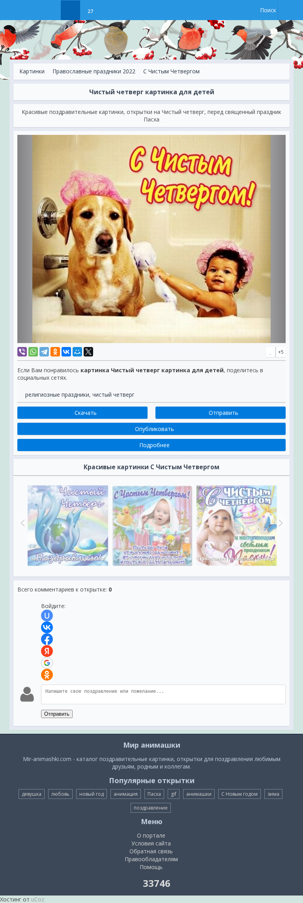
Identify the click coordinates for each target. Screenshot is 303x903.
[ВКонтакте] (66, 351)
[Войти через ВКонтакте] (47, 627)
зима (273, 794)
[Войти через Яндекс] (47, 651)
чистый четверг (113, 394)
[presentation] (21, 523)
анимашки (198, 794)
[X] (88, 351)
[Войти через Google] (47, 663)
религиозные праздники (57, 394)
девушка (31, 794)
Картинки (32, 71)
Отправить (56, 714)
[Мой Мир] (77, 351)
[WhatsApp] (33, 351)
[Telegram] (44, 351)
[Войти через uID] (47, 615)
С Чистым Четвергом (171, 71)
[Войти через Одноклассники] (47, 675)
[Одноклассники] (55, 351)
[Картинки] (70, 10)
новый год (91, 794)
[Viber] (22, 351)
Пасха (154, 794)
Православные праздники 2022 (93, 71)
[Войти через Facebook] (47, 639)
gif (173, 794)
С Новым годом (239, 794)
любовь (60, 794)
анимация (126, 794)
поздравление (151, 807)
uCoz (37, 899)
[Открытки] (50, 10)
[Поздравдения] (110, 10)
